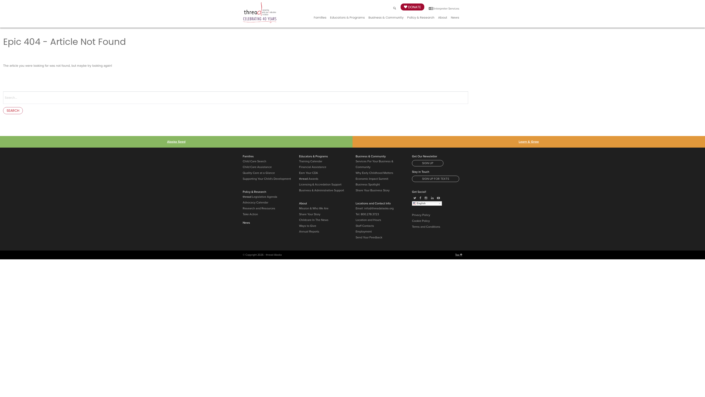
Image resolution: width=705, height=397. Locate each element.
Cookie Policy (421, 221)
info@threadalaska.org (379, 208)
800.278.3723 (370, 214)
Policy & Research (420, 17)
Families (320, 17)
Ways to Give (307, 226)
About (442, 17)
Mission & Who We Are (313, 208)
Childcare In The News (313, 220)
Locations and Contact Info (373, 203)
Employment (364, 231)
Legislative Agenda (260, 197)
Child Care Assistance (257, 167)
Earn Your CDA (308, 173)
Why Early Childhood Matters (374, 173)
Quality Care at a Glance (259, 173)
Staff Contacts (365, 226)
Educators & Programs (347, 17)
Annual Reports (309, 231)
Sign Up (427, 163)
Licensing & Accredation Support (320, 184)
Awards (308, 179)
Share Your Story (309, 214)
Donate (414, 7)
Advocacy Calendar (255, 202)
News (455, 17)
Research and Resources (259, 208)
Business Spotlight (368, 184)
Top (457, 254)
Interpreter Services (446, 8)
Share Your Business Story (373, 190)
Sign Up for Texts (435, 179)
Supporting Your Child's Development (267, 179)
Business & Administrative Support (321, 190)
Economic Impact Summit (372, 179)
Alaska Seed (176, 142)
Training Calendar (310, 161)
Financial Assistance (312, 167)
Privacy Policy (421, 215)
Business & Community (386, 17)
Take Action (250, 214)
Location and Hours (368, 220)
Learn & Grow (529, 142)
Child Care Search (254, 161)
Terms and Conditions (426, 227)
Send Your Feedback (369, 237)
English (421, 203)
